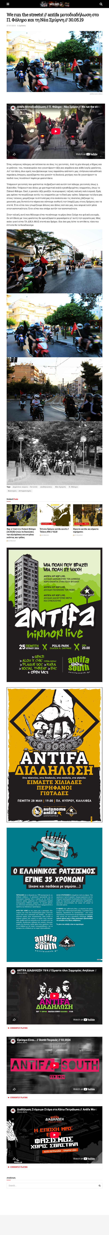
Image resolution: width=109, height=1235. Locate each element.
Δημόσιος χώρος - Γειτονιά (25, 487)
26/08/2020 (12, 541)
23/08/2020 (45, 535)
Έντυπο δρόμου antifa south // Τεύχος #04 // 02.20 (54, 530)
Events (12, 524)
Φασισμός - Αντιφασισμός (19, 491)
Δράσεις (22, 25)
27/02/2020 (78, 535)
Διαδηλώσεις (46, 487)
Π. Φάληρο (73, 487)
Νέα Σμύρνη (60, 487)
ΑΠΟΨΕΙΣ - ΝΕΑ (48, 524)
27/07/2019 (11, 25)
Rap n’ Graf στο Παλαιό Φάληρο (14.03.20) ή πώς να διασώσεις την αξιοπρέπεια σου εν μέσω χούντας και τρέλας (21, 533)
